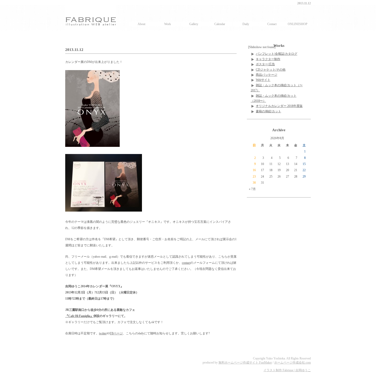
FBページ (116, 333)
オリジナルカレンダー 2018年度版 (279, 106)
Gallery (193, 24)
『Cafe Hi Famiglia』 (79, 316)
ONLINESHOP (297, 24)
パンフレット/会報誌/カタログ (276, 54)
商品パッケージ (266, 74)
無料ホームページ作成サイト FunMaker (245, 362)
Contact (272, 24)
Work (167, 24)
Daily (245, 24)
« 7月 (252, 189)
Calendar (219, 24)
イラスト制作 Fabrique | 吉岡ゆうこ (287, 370)
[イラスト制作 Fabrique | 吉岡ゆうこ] (90, 17)
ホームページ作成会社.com (292, 362)
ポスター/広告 (265, 64)
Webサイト (263, 80)
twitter (103, 333)
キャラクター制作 (268, 59)
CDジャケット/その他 (270, 69)
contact (186, 263)
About (141, 24)
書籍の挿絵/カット (268, 111)
